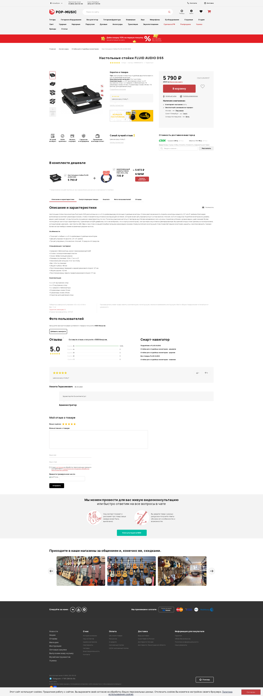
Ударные (62, 24)
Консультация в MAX (131, 533)
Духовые (103, 24)
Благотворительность (91, 651)
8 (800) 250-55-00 (76, 4)
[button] (51, 571)
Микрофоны (155, 20)
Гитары (52, 20)
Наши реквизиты (181, 645)
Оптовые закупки (58, 649)
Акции (52, 635)
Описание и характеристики (63, 199)
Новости (53, 631)
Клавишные (130, 20)
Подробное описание (118, 89)
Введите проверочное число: (62, 474)
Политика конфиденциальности (186, 642)
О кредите (113, 642)
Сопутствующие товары (88, 199)
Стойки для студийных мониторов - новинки (158, 360)
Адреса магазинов (90, 642)
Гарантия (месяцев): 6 (57, 309)
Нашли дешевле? (203, 78)
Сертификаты (88, 645)
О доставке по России (146, 639)
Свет (51, 24)
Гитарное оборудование (71, 20)
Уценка (199, 24)
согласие (59, 467)
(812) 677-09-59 (93, 4)
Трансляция (133, 24)
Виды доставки (143, 636)
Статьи (64, 29)
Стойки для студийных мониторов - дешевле (158, 349)
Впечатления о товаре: (59, 428)
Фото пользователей (122, 199)
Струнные (188, 20)
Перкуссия (90, 24)
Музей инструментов (59, 657)
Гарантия (178, 636)
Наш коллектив (88, 639)
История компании (90, 636)
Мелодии (53, 642)
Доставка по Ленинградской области (152, 645)
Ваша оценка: (55, 424)
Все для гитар (92, 20)
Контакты (86, 654)
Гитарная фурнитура (112, 20)
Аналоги (106, 199)
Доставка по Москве (145, 642)
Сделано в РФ (169, 24)
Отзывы (138, 199)
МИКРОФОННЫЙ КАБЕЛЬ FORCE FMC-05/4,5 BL (123, 171)
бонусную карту (176, 82)
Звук (143, 20)
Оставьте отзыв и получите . (88, 339)
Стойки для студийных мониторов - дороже (158, 353)
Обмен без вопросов (182, 639)
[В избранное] (203, 89)
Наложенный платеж (116, 645)
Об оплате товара (115, 636)
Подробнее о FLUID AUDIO (151, 346)
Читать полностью (116, 105)
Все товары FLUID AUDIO (150, 356)
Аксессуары (118, 24)
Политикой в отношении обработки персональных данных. (70, 469)
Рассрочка (113, 639)
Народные (76, 24)
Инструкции (55, 646)
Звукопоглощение (150, 24)
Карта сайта (53, 681)
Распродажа (185, 24)
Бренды (52, 29)
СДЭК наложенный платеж (119, 648)
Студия (201, 20)
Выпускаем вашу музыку (61, 653)
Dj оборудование (172, 20)
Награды (86, 648)
